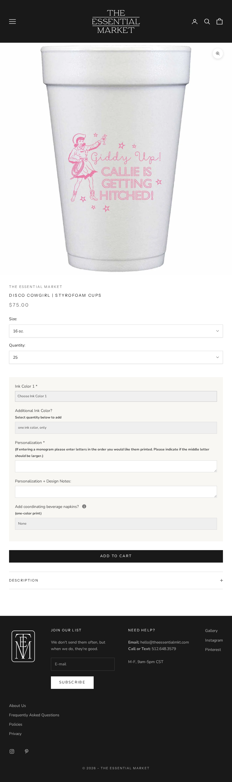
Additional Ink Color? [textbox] (38, 414)
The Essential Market (36, 287)
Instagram (214, 640)
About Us (17, 705)
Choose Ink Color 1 (32, 396)
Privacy (15, 733)
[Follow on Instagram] (12, 751)
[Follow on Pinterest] (26, 751)
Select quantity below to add (38, 417)
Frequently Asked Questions (34, 715)
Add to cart (116, 556)
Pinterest (213, 649)
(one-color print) (28, 513)
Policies (15, 724)
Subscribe (72, 682)
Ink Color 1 (26, 386)
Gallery (211, 630)
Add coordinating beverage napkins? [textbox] (116, 509)
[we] (84, 506)
